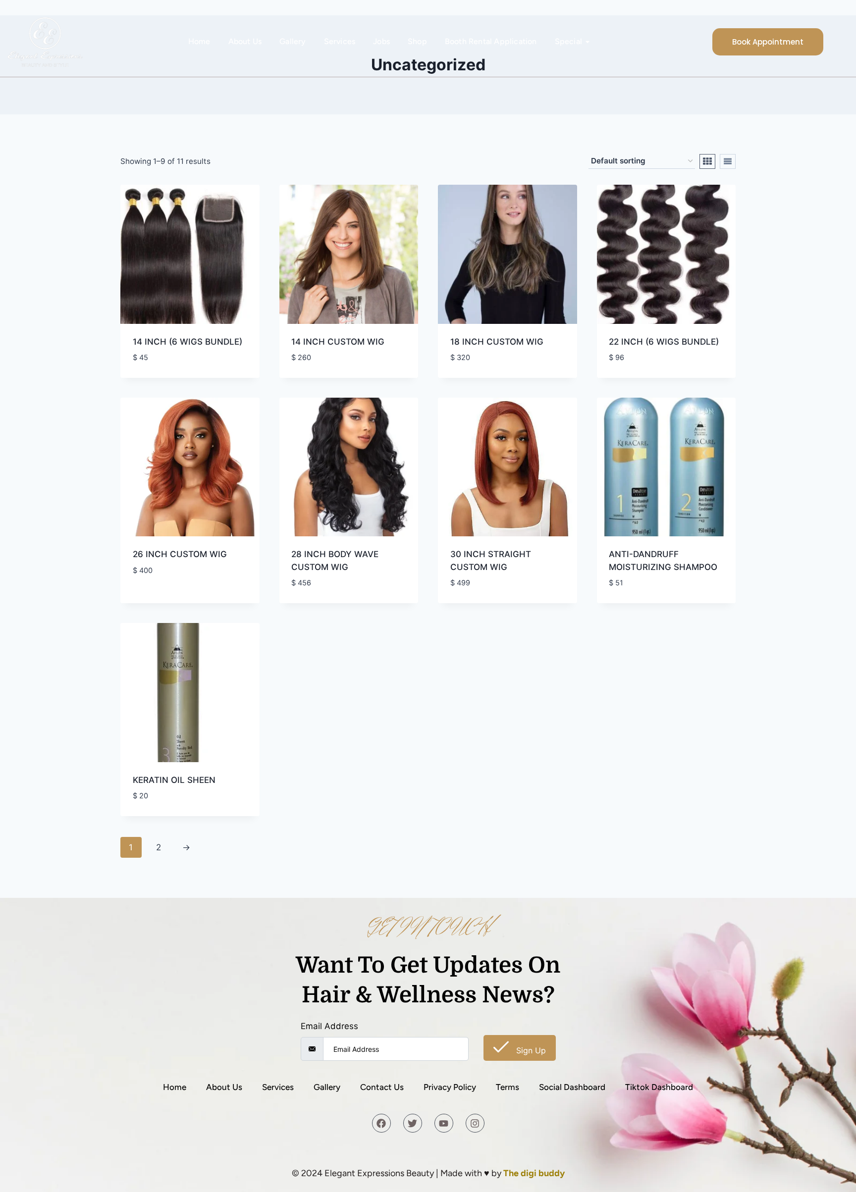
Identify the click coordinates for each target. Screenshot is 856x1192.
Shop (417, 41)
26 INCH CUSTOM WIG (180, 554)
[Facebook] (381, 1123)
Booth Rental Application (491, 41)
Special (568, 41)
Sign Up (530, 1050)
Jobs (381, 41)
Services (340, 41)
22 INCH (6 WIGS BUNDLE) (664, 342)
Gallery (292, 41)
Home (199, 41)
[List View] (728, 161)
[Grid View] (707, 161)
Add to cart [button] (158, 600)
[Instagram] (475, 1123)
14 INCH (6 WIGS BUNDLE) (187, 342)
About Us (245, 41)
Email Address (329, 1026)
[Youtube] (443, 1123)
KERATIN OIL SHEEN (174, 780)
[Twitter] (412, 1123)
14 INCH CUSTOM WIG (337, 342)
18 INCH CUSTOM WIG (496, 342)
